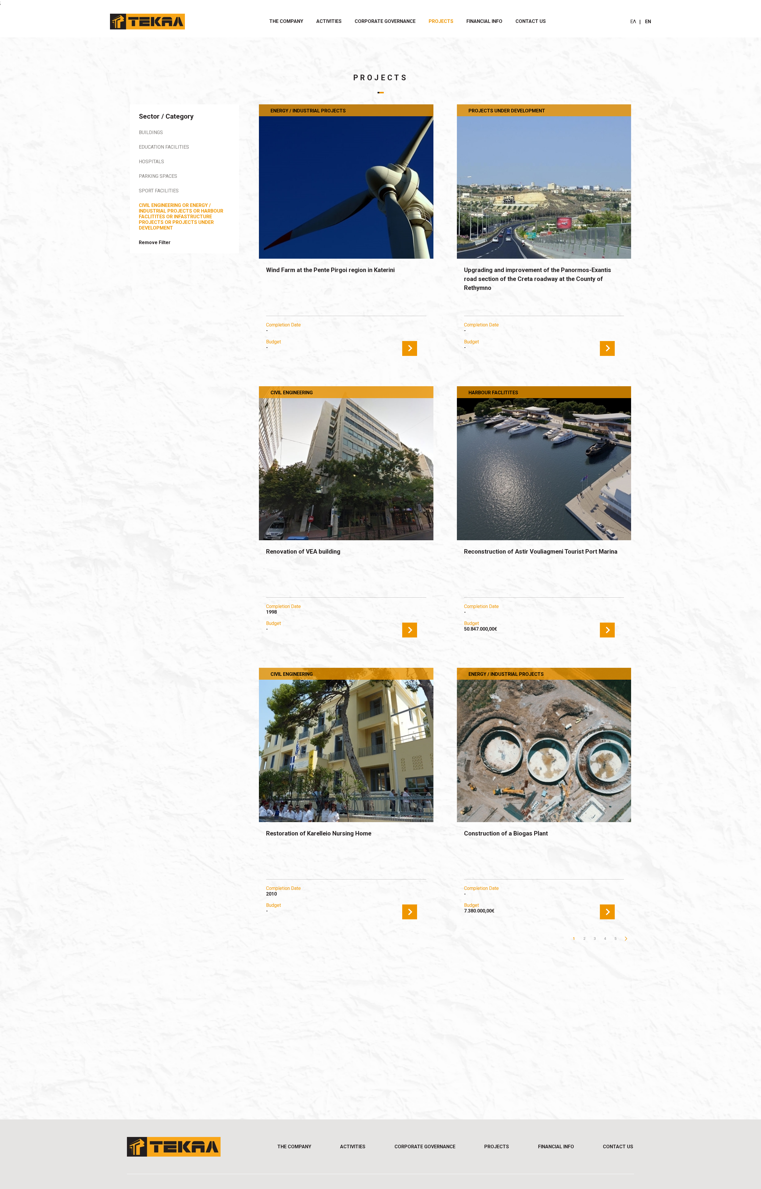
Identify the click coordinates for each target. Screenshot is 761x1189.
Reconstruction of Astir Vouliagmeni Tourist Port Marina (540, 551)
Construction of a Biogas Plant (506, 833)
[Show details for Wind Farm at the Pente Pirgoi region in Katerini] (346, 181)
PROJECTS (441, 21)
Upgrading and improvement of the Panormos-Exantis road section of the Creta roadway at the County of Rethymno (537, 278)
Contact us (530, 21)
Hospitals (151, 161)
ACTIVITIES (329, 21)
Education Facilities (164, 147)
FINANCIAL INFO (484, 21)
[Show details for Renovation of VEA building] (346, 463)
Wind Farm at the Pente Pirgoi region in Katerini (330, 270)
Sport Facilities (159, 191)
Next (626, 938)
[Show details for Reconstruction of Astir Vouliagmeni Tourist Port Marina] (544, 463)
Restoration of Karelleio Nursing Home (318, 833)
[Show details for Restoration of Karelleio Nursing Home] (346, 745)
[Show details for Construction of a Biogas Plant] (544, 745)
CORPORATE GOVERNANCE (385, 21)
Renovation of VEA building (303, 551)
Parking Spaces (158, 176)
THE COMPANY (286, 21)
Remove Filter (155, 242)
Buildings (151, 132)
